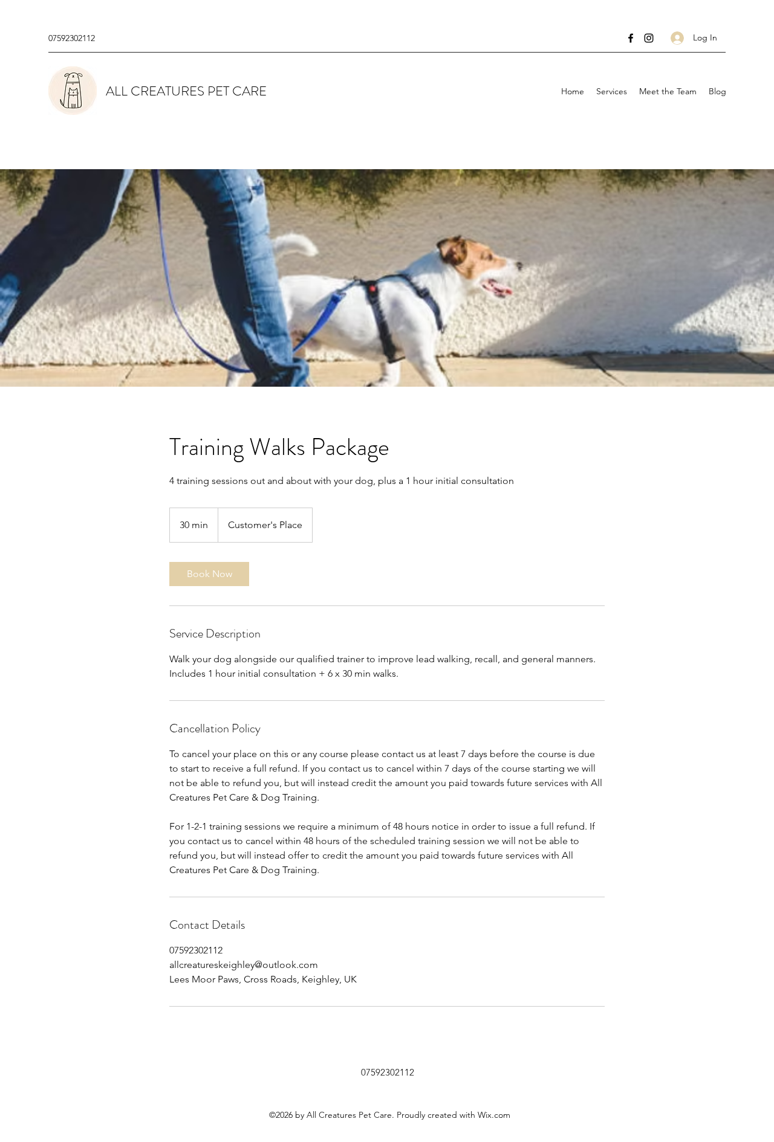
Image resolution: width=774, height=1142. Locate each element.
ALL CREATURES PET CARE (186, 91)
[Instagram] (649, 38)
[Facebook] (631, 38)
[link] (209, 574)
